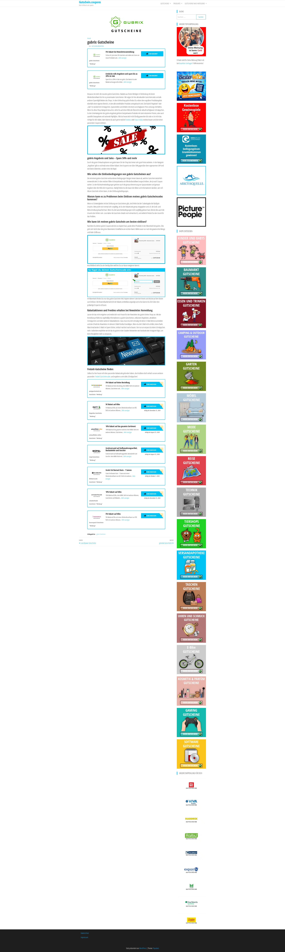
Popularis (156, 948)
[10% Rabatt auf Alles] (96, 495)
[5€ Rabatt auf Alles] (96, 407)
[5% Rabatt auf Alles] (96, 516)
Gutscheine (165, 3)
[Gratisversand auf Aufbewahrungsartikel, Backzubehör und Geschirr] (96, 451)
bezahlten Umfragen (185, 63)
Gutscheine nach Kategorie (195, 3)
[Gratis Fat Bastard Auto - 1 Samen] (96, 473)
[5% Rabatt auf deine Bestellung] (96, 385)
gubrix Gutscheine (100, 534)
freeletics (128, 119)
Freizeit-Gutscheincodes (102, 376)
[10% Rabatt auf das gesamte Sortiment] (96, 429)
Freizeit (89, 38)
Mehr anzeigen (122, 58)
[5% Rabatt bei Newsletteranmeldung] (96, 54)
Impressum (84, 937)
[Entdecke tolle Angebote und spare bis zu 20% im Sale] (96, 76)
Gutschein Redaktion (98, 46)
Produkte (176, 3)
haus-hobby (139, 119)
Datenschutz (85, 933)
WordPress (142, 948)
